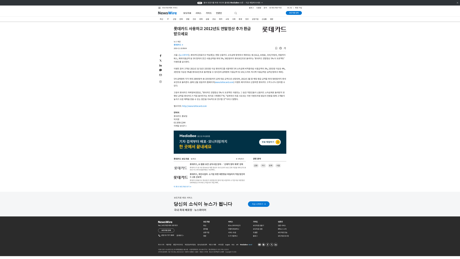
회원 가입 (298, 8)
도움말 (258, 8)
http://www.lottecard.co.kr (194, 106)
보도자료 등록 (294, 13)
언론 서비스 (282, 225)
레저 (220, 19)
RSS (194, 159)
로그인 (289, 8)
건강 (194, 19)
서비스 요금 (232, 232)
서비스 (198, 13)
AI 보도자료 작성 (275, 8)
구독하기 (241, 159)
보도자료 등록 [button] (166, 230)
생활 (187, 19)
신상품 (264, 19)
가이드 (209, 13)
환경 (240, 19)
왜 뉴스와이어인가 (234, 225)
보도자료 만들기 (258, 225)
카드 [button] (263, 165)
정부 (247, 19)
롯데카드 (178, 45)
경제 (200, 19)
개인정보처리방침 (190, 245)
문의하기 (180, 235)
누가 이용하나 (233, 236)
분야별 (205, 229)
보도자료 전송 (282, 232)
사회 (233, 19)
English (227, 245)
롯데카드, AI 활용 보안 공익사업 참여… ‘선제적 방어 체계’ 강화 (216, 164)
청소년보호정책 (202, 245)
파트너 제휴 (212, 245)
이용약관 (168, 245)
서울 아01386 (172, 252)
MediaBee (244, 245)
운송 (214, 19)
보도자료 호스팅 (283, 236)
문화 (181, 19)
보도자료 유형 (257, 229)
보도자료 (187, 13)
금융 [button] (255, 165)
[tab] (214, 221)
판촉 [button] (270, 165)
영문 (271, 19)
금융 (207, 19)
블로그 (251, 8)
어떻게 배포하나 (233, 229)
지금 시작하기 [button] (257, 204)
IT (168, 19)
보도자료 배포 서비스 (170, 8)
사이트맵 (221, 245)
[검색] (236, 13)
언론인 (219, 13)
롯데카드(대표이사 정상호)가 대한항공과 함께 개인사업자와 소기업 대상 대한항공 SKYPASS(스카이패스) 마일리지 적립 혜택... (217, 181)
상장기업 (255, 19)
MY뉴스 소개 (282, 229)
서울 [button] (278, 165)
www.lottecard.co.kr (224, 82)
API (237, 245)
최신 (161, 19)
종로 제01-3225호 (223, 249)
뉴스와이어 (184, 55)
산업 (174, 19)
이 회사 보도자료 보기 (182, 186)
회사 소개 (161, 245)
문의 (265, 8)
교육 (227, 19)
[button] (276, 48)
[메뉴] (160, 8)
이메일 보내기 (180, 126)
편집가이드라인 (178, 245)
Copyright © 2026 (230, 252)
